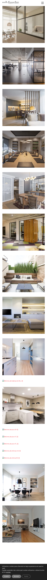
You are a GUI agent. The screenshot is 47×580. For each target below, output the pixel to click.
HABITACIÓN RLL (34, 380)
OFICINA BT (36, 165)
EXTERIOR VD (35, 290)
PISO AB (37, 421)
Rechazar (16, 576)
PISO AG (37, 331)
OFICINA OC (36, 82)
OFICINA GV (36, 450)
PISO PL (37, 443)
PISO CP (37, 40)
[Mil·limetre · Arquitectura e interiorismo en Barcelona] (10, 3)
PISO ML (37, 373)
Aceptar (6, 576)
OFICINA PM (36, 248)
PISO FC (37, 436)
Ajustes (26, 576)
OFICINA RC (36, 457)
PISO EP (37, 428)
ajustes (8, 572)
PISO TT (37, 124)
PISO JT (37, 499)
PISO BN (37, 207)
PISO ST (37, 540)
